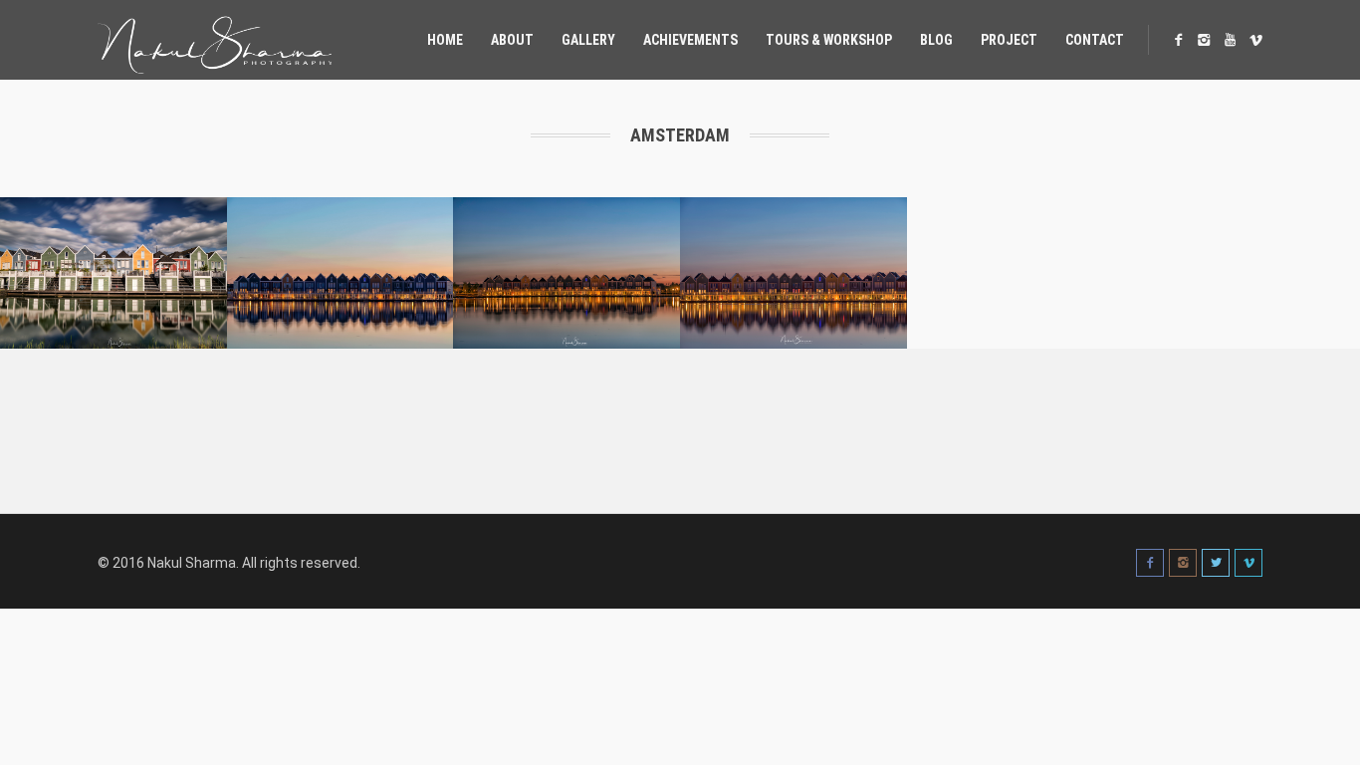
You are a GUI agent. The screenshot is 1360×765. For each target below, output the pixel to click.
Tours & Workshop (829, 40)
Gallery (588, 40)
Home (445, 40)
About (512, 40)
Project (1009, 40)
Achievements (690, 40)
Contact (1094, 40)
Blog (936, 40)
